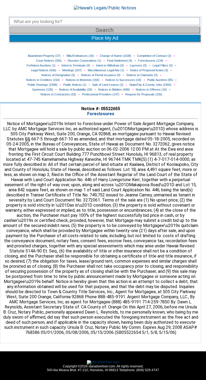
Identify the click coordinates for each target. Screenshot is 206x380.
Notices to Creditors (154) (43, 79)
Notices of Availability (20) (75, 89)
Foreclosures (100, 113)
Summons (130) (42, 89)
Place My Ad (104, 38)
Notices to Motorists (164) (83, 79)
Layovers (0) (138, 65)
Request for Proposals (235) (143, 94)
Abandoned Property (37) (44, 55)
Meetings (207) (72, 70)
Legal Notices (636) (43, 70)
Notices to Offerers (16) (151, 89)
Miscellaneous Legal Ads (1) (106, 70)
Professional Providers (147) (100, 94)
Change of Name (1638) (115, 55)
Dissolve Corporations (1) (84, 60)
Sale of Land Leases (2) (107, 84)
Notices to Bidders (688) (114, 89)
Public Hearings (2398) (42, 84)
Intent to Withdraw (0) (110, 65)
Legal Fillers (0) (163, 65)
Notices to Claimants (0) (142, 75)
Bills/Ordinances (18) (80, 55)
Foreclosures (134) (150, 60)
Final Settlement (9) (119, 60)
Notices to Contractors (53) (58, 94)
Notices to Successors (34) (123, 79)
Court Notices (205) (49, 60)
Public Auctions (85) (160, 79)
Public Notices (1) (74, 84)
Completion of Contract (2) (154, 55)
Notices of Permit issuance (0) (100, 75)
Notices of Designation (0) (58, 75)
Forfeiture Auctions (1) (41, 65)
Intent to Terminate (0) (75, 65)
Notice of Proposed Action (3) (149, 70)
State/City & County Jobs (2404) (150, 84)
